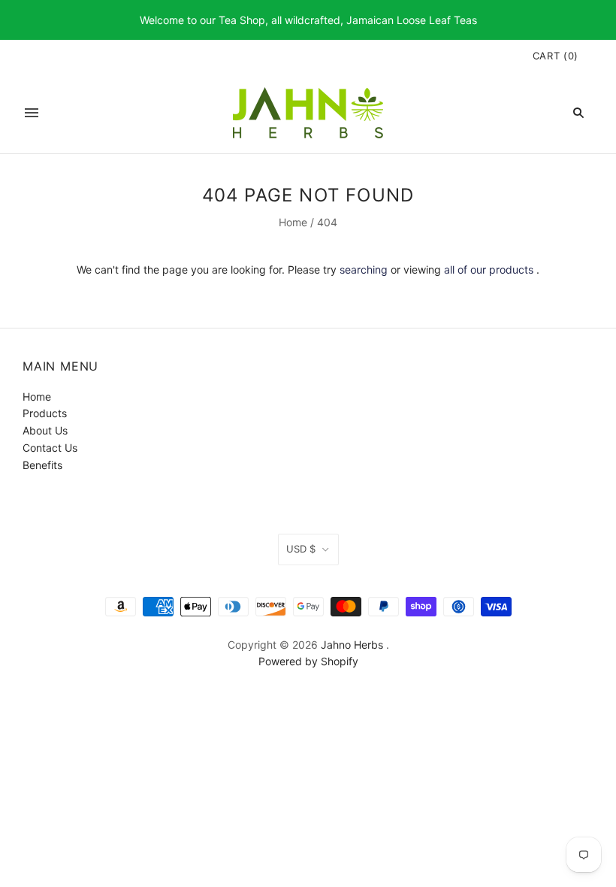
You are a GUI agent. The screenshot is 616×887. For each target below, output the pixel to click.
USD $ (301, 549)
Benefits (42, 465)
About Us (45, 430)
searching (364, 269)
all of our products (488, 269)
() (555, 56)
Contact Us (50, 447)
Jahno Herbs (352, 644)
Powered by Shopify (308, 661)
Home (293, 222)
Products (45, 413)
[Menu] (32, 113)
